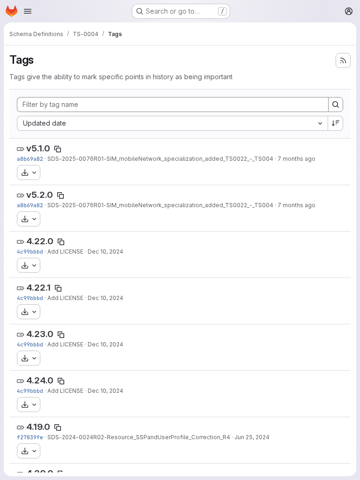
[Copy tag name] (57, 149)
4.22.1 (38, 287)
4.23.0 (39, 334)
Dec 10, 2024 (105, 251)
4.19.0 (38, 426)
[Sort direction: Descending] (335, 123)
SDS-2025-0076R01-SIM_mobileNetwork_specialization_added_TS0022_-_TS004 (160, 158)
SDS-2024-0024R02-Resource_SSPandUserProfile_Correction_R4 (138, 437)
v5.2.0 (39, 194)
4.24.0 (39, 380)
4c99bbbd (30, 251)
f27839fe (30, 437)
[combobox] (172, 123)
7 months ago (296, 158)
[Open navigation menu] (27, 11)
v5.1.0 (38, 148)
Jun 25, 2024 (252, 437)
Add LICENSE (65, 251)
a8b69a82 (30, 158)
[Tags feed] (343, 60)
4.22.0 (39, 241)
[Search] (335, 104)
